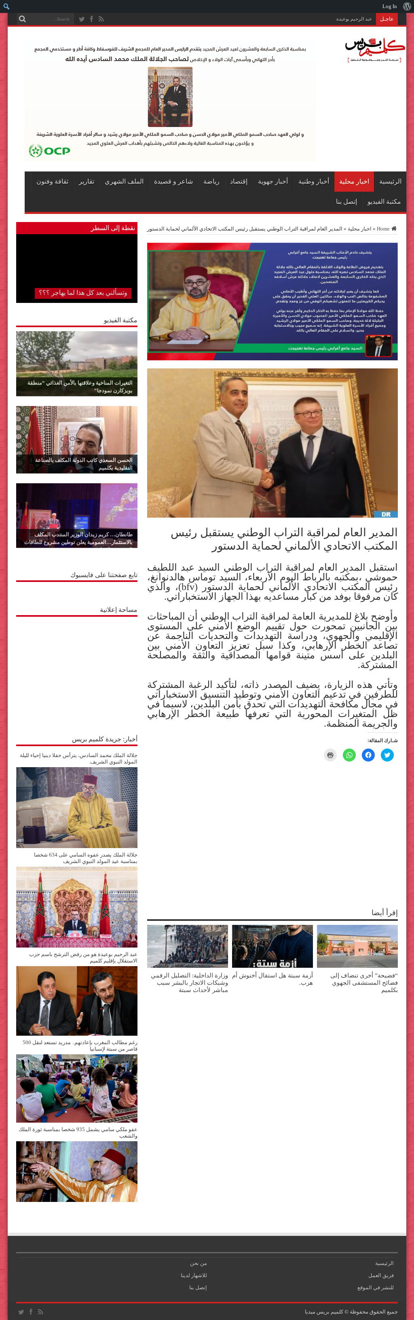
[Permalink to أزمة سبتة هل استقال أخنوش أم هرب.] (272, 966)
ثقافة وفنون (52, 181)
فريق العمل (381, 1275)
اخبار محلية (354, 181)
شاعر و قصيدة (173, 181)
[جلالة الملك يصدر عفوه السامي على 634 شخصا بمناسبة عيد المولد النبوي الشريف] (76, 946)
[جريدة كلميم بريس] (374, 58)
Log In (389, 6)
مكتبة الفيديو (384, 201)
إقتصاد (238, 181)
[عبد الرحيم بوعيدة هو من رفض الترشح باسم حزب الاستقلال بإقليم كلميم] (76, 1034)
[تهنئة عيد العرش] (272, 358)
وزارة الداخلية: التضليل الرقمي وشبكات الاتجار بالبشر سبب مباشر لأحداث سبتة (189, 982)
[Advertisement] (76, 671)
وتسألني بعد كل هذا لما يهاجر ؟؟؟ (83, 292)
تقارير (86, 181)
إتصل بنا (346, 201)
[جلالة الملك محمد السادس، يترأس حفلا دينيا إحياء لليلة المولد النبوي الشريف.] (76, 846)
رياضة (211, 181)
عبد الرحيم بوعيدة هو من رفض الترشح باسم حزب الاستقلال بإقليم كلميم (299, 19)
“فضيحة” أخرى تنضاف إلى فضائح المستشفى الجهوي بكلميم (364, 982)
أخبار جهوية (273, 181)
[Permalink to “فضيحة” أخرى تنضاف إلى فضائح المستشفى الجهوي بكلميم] (357, 966)
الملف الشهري (124, 181)
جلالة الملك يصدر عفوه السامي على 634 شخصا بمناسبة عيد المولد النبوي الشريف (85, 858)
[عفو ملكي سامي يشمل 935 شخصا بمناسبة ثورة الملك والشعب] (76, 1200)
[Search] (22, 19)
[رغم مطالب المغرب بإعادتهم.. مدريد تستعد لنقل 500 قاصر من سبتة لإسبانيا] (76, 1121)
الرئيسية (390, 181)
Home (383, 229)
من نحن (198, 1263)
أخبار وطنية (313, 181)
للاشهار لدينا (194, 1275)
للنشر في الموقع (375, 1287)
